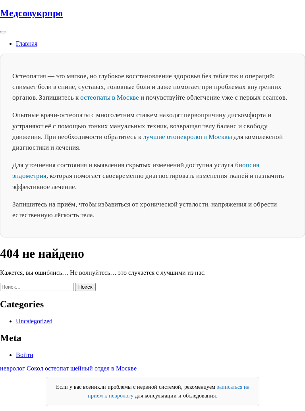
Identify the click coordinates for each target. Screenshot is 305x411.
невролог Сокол (21, 368)
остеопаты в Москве (109, 97)
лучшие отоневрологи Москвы (187, 137)
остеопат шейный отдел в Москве (91, 368)
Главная (26, 43)
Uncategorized (34, 321)
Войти (24, 354)
